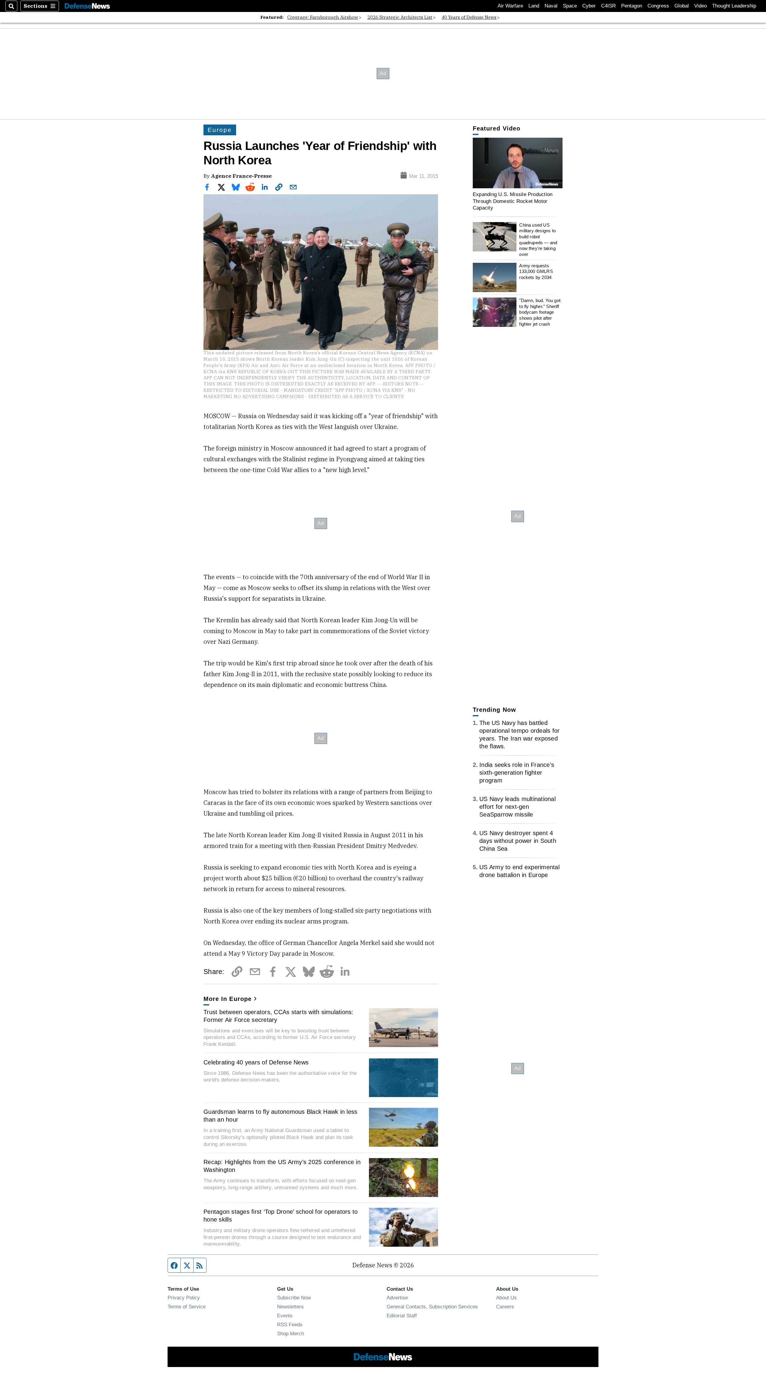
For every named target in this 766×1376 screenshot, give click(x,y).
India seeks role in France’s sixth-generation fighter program (516, 772)
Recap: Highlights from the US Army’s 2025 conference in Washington (282, 1166)
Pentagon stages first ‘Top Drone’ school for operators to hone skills (280, 1215)
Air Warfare (510, 5)
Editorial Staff (402, 1316)
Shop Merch (290, 1333)
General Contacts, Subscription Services (432, 1307)
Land (533, 5)
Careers (505, 1307)
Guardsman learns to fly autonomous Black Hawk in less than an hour (280, 1115)
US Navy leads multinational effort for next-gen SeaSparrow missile (517, 807)
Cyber (589, 5)
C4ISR (608, 5)
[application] (518, 163)
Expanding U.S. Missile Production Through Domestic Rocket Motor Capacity (512, 201)
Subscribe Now (294, 1298)
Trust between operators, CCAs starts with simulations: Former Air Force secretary (278, 1016)
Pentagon (631, 5)
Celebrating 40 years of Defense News (255, 1062)
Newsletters (290, 1307)
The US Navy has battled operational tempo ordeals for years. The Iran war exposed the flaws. (519, 735)
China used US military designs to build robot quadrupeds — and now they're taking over (538, 239)
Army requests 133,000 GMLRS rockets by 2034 (536, 271)
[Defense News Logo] (87, 6)
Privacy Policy (184, 1298)
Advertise (397, 1298)
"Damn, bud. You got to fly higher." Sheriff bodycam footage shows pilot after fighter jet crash (539, 312)
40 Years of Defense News (469, 17)
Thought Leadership (734, 5)
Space (570, 5)
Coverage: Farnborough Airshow (322, 17)
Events (285, 1316)
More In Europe (227, 999)
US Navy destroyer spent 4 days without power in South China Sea (517, 841)
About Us (506, 1298)
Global (681, 5)
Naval (551, 5)
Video (700, 5)
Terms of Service (187, 1307)
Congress (658, 5)
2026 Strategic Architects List (399, 17)
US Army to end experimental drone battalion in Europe (519, 871)
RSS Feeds (290, 1325)
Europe (220, 130)
